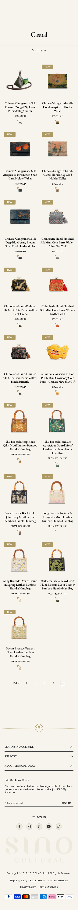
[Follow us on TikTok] (59, 826)
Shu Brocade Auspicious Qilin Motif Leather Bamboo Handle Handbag (20, 445)
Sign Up (66, 803)
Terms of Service (48, 887)
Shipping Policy (18, 880)
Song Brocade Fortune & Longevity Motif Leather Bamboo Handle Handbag (57, 517)
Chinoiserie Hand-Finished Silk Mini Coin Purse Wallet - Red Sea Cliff (57, 310)
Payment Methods (58, 880)
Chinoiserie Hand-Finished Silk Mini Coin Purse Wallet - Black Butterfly (20, 377)
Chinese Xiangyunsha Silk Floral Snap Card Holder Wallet (57, 107)
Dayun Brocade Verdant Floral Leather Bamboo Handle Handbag (20, 652)
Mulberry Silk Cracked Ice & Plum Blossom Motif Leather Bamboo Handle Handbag (57, 584)
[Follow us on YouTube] (49, 826)
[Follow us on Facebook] (19, 826)
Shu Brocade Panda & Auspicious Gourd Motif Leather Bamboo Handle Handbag (57, 447)
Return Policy (37, 880)
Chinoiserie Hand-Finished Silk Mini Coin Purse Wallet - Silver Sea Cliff (57, 242)
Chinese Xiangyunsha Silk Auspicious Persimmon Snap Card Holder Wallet (20, 174)
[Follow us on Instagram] (29, 826)
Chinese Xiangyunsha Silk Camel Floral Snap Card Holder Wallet (57, 174)
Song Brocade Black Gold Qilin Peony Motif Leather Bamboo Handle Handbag (20, 517)
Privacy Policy (28, 887)
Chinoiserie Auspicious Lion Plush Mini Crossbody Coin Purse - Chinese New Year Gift (57, 377)
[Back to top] (67, 884)
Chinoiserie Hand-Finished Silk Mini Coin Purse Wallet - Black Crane (20, 310)
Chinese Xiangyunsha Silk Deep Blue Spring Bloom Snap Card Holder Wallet (20, 242)
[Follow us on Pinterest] (39, 826)
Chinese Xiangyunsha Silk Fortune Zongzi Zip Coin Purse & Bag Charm (20, 107)
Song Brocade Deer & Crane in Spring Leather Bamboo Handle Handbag (20, 584)
